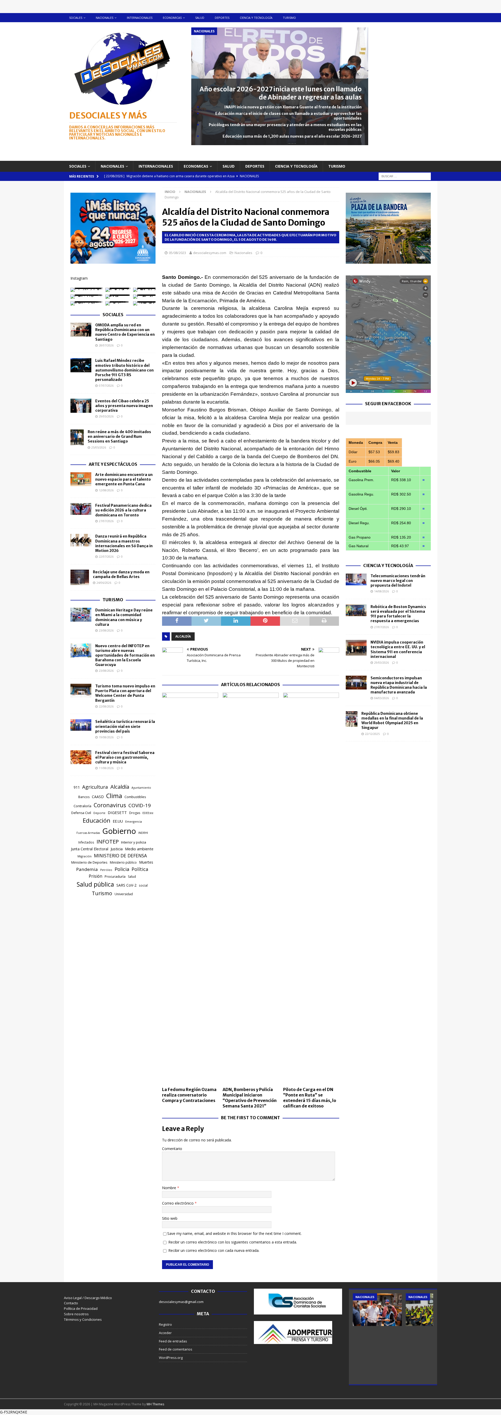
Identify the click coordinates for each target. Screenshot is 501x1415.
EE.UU (118, 821)
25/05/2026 (98, 447)
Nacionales (104, 18)
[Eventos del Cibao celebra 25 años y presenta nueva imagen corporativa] (80, 406)
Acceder (165, 1332)
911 (77, 787)
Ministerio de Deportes (89, 862)
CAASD (98, 796)
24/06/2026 (104, 583)
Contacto (71, 1303)
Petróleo (106, 870)
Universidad (124, 894)
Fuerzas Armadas (88, 833)
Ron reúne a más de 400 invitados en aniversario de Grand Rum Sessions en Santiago (119, 436)
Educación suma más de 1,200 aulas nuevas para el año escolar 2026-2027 (292, 136)
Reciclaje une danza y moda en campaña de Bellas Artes (121, 574)
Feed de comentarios (175, 1349)
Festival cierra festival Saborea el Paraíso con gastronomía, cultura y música (124, 757)
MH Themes (155, 1404)
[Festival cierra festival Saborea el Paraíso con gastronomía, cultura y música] (80, 757)
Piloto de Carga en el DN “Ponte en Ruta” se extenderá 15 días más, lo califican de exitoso (309, 1097)
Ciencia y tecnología (256, 18)
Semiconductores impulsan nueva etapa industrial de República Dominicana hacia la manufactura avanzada (399, 685)
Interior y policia (133, 842)
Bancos (84, 797)
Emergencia (133, 821)
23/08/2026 (106, 630)
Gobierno (119, 831)
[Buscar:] (405, 175)
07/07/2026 (106, 385)
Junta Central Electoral (89, 848)
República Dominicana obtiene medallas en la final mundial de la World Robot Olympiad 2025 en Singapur (392, 720)
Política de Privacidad (81, 1308)
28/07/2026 (106, 345)
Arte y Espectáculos (113, 464)
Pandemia (87, 869)
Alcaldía (183, 636)
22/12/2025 (372, 734)
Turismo (289, 18)
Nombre (169, 1187)
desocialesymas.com (209, 252)
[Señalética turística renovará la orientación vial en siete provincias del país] (80, 725)
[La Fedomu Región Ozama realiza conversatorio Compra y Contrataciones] (190, 888)
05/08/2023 (177, 252)
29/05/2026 (106, 416)
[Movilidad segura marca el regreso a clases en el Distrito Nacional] (430, 1309)
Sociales (75, 18)
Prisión (95, 876)
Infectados (86, 842)
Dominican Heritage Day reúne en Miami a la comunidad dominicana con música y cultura (124, 617)
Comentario (172, 1148)
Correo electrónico (178, 1203)
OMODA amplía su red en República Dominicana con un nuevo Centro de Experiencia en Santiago (125, 332)
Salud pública (95, 884)
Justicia (117, 848)
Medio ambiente (139, 848)
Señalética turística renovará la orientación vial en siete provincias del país (125, 726)
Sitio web (169, 1218)
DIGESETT (117, 812)
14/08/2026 (381, 591)
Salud (199, 18)
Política (140, 869)
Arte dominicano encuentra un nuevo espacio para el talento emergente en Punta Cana (124, 479)
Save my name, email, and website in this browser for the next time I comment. (234, 1233)
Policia (122, 869)
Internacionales (139, 18)
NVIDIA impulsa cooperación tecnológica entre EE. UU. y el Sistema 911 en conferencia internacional (398, 649)
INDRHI (143, 833)
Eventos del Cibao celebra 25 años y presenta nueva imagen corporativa (124, 406)
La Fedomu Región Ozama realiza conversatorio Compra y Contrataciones (189, 1095)
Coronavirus (110, 805)
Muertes (146, 862)
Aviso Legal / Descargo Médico (88, 1297)
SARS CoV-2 (126, 885)
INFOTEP (108, 841)
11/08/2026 (106, 768)
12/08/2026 (106, 490)
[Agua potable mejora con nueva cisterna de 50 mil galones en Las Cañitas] (377, 1309)
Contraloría (82, 806)
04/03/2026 (381, 698)
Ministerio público (123, 862)
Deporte (99, 813)
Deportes (222, 18)
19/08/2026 (106, 737)
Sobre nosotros (76, 1314)
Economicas (172, 18)
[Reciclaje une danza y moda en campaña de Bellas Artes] (79, 577)
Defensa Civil (81, 813)
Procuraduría (115, 876)
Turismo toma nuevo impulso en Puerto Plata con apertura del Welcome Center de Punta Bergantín (125, 693)
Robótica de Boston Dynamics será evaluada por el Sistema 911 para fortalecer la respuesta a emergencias (398, 613)
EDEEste (147, 813)
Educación (96, 820)
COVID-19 (139, 805)
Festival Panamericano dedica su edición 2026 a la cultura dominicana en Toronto (123, 510)
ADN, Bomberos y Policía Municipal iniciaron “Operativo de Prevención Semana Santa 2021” (250, 1097)
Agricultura (95, 786)
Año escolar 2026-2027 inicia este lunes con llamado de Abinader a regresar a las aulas (281, 93)
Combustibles (135, 796)
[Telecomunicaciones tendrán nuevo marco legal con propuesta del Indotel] (356, 579)
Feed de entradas (173, 1341)
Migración (84, 856)
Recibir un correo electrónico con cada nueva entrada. (213, 1250)
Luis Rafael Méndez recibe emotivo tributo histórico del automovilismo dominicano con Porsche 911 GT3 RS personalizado (124, 370)
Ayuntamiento (141, 787)
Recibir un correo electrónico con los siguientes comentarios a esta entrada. (232, 1242)
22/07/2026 (106, 556)
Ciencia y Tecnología (388, 565)
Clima (114, 796)
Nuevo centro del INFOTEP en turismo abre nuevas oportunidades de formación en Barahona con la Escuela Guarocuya (125, 655)
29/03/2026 (381, 662)
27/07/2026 (106, 521)
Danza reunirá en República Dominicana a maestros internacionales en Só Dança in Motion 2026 (124, 543)
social (143, 885)
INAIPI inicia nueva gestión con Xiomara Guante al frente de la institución (293, 107)
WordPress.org (171, 1357)
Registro (165, 1324)
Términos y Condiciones (83, 1319)
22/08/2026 (106, 706)
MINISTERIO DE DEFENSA (120, 855)
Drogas (134, 813)
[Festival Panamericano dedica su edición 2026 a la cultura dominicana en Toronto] (80, 509)
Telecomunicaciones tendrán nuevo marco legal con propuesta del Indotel (398, 581)
